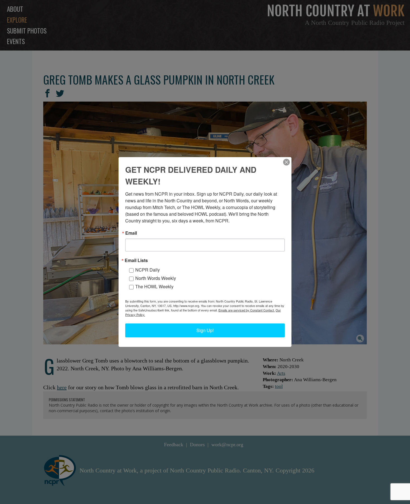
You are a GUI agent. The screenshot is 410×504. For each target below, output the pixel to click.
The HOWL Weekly (154, 286)
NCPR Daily (147, 270)
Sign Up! (205, 330)
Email (131, 233)
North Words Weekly (155, 278)
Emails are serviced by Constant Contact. (246, 310)
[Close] (286, 162)
